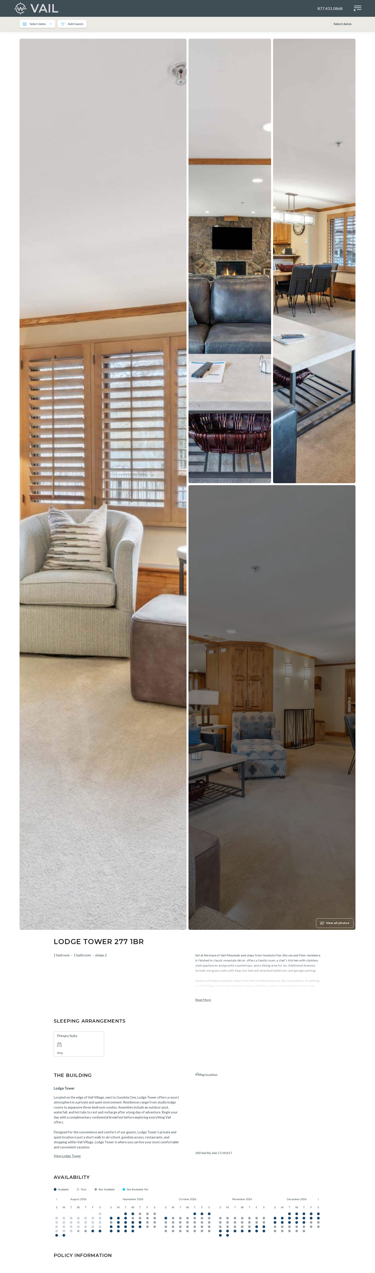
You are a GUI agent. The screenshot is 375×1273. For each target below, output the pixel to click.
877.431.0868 (330, 8)
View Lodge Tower (67, 1156)
